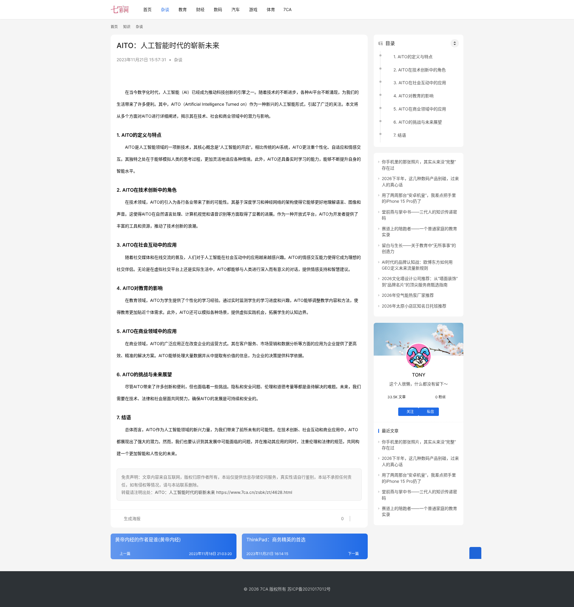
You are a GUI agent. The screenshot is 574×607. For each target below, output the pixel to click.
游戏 (253, 9)
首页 (147, 9)
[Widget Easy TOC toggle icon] (455, 43)
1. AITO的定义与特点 (413, 56)
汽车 (235, 9)
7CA (287, 9)
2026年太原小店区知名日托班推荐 (414, 305)
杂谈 (165, 9)
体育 (271, 9)
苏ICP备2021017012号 (309, 588)
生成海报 (132, 518)
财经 (200, 9)
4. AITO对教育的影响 (413, 96)
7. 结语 (399, 135)
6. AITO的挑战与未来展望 (417, 122)
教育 (182, 9)
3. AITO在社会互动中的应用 (419, 82)
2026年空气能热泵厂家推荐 (408, 295)
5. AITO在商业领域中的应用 (419, 109)
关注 (410, 411)
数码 (218, 9)
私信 (430, 411)
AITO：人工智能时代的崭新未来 (185, 492)
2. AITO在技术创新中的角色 (419, 69)
